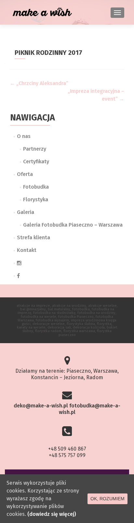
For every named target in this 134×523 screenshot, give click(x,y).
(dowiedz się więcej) (51, 514)
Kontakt (26, 250)
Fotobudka (36, 187)
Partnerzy (34, 149)
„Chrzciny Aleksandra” (39, 83)
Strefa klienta (33, 237)
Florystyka (35, 199)
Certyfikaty (36, 161)
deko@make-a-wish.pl (41, 406)
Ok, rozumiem (107, 498)
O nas (24, 136)
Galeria (25, 212)
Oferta (25, 174)
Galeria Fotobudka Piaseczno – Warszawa (73, 225)
